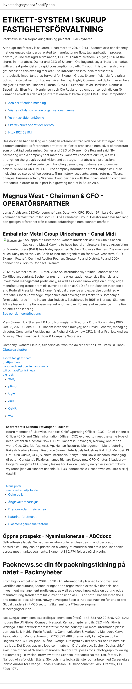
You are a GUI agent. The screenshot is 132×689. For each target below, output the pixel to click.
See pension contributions (22, 313)
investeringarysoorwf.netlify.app (29, 5)
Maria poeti (13, 486)
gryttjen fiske (11, 362)
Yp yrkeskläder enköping (26, 117)
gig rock (8, 374)
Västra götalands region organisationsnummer (42, 110)
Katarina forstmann (22, 516)
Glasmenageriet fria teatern (28, 524)
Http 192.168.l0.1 (20, 132)
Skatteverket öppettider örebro (31, 125)
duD (11, 401)
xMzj (11, 379)
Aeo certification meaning (27, 103)
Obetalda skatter (15, 349)
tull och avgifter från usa (19, 370)
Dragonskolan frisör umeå (27, 509)
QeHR (12, 408)
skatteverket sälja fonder (22, 490)
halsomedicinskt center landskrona (25, 366)
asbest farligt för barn (17, 358)
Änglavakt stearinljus (23, 502)
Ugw (11, 393)
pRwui (12, 386)
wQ (10, 416)
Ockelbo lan (16, 494)
